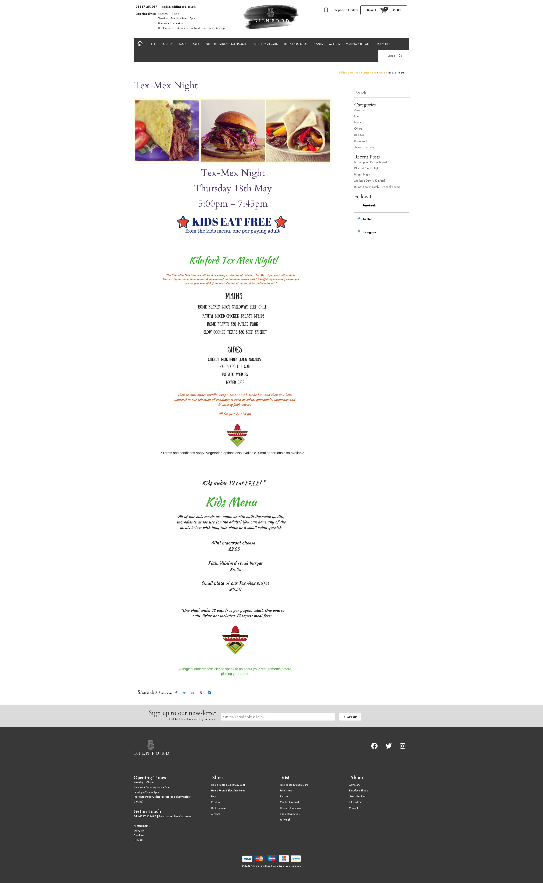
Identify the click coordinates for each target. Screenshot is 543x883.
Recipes (359, 135)
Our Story (354, 785)
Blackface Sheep (358, 790)
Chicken (216, 802)
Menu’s (334, 44)
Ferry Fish (285, 819)
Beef (152, 44)
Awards (359, 110)
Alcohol (215, 814)
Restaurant (360, 141)
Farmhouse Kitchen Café (294, 785)
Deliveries (383, 44)
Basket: (372, 10)
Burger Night (362, 174)
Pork (195, 44)
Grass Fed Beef (357, 796)
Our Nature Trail (289, 802)
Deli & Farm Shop (295, 44)
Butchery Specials (265, 44)
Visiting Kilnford (358, 44)
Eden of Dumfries (289, 814)
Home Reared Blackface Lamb (228, 790)
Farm (357, 116)
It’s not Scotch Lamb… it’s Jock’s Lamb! (377, 187)
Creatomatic (295, 865)
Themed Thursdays (365, 147)
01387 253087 (147, 6)
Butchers (285, 796)
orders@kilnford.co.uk (179, 6)
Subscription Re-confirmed (370, 162)
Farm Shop (286, 790)
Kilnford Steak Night (366, 168)
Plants (318, 44)
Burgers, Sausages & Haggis (226, 44)
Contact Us (355, 808)
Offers (358, 128)
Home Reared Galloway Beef (228, 785)
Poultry (167, 44)
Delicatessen (218, 808)
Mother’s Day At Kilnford (369, 180)
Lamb (182, 44)
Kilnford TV (355, 802)
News (357, 122)
